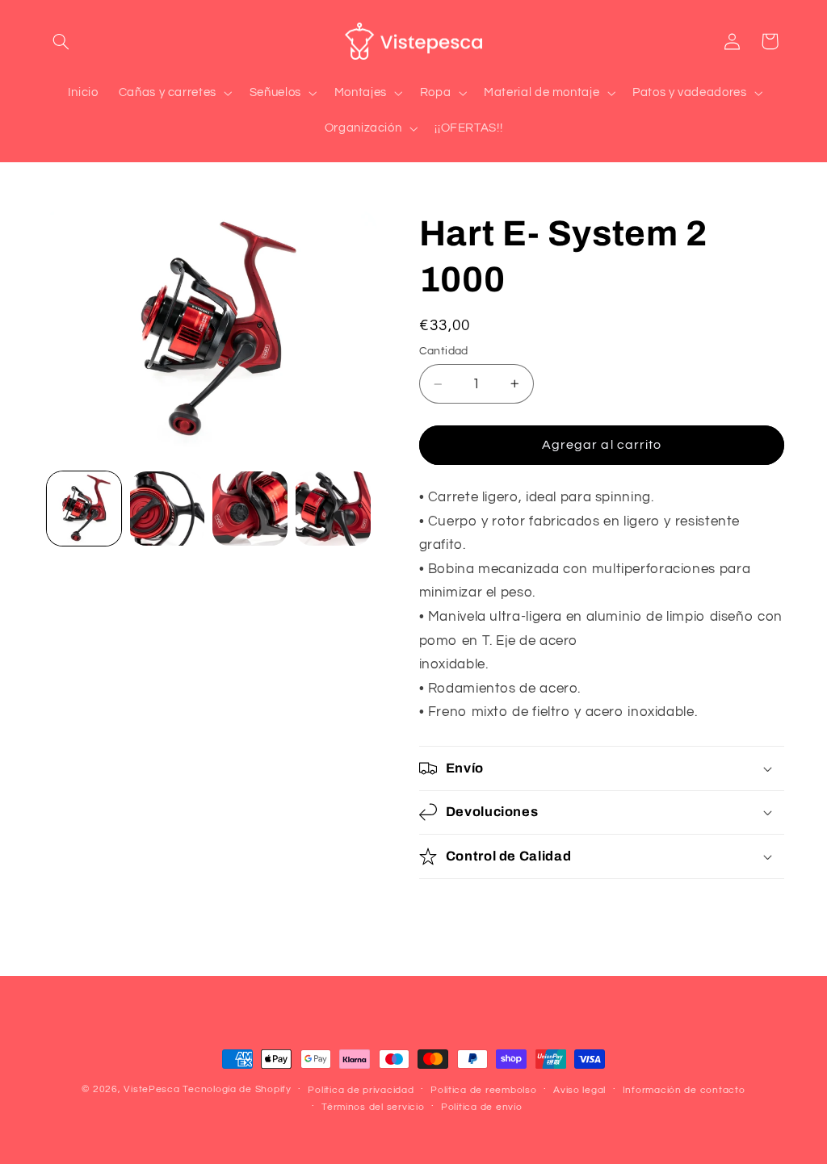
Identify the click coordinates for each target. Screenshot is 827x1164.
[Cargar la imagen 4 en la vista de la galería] (333, 508)
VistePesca (151, 1089)
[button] (61, 41)
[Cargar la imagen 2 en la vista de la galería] (167, 508)
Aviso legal (579, 1090)
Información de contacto (684, 1090)
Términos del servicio (372, 1107)
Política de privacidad (361, 1090)
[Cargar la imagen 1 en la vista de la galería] (84, 508)
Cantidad (443, 351)
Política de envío (482, 1107)
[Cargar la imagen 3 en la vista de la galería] (249, 508)
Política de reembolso (483, 1090)
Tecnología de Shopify (237, 1089)
